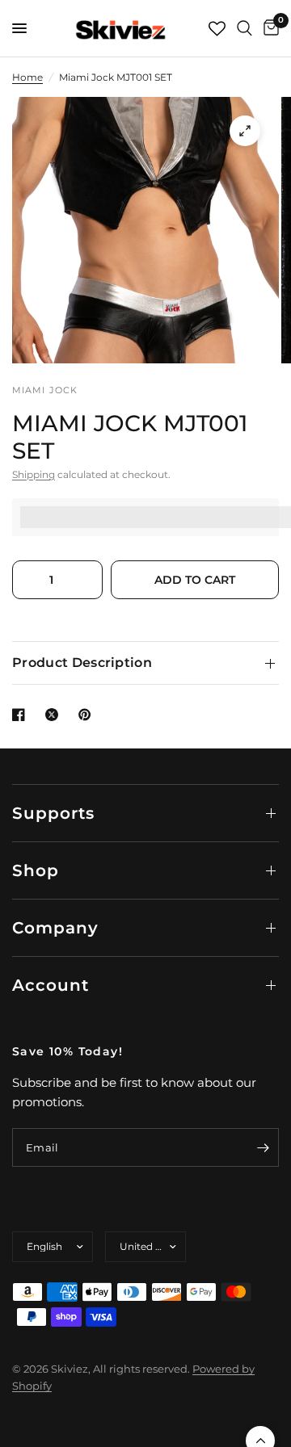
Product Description (82, 662)
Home (27, 77)
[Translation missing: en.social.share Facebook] (22, 714)
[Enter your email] (263, 1147)
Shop (35, 870)
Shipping (33, 474)
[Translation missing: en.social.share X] (55, 714)
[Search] (244, 28)
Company (55, 927)
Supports (53, 813)
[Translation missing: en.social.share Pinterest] (88, 714)
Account (50, 985)
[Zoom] (245, 130)
